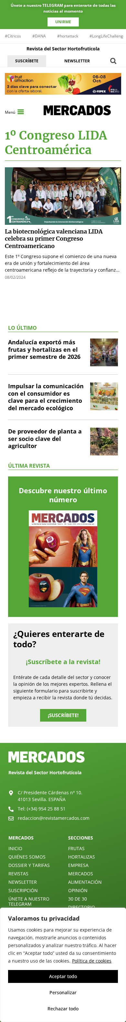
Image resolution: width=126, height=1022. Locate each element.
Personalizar (63, 992)
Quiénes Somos (27, 857)
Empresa (78, 865)
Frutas (76, 848)
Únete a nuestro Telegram (28, 901)
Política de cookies (91, 961)
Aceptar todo (63, 976)
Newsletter (22, 882)
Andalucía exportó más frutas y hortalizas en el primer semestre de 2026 (44, 349)
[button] (113, 61)
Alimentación (85, 882)
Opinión (78, 890)
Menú (10, 112)
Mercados (80, 874)
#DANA (39, 36)
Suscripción (23, 890)
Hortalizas (81, 857)
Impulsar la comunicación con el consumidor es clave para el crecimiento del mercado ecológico (46, 397)
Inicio (15, 848)
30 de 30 (77, 899)
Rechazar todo (63, 1009)
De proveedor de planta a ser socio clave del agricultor (45, 438)
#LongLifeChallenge (107, 36)
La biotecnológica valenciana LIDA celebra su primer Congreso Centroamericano (54, 239)
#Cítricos (13, 36)
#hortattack (67, 36)
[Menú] (20, 112)
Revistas (18, 874)
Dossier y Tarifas (29, 865)
